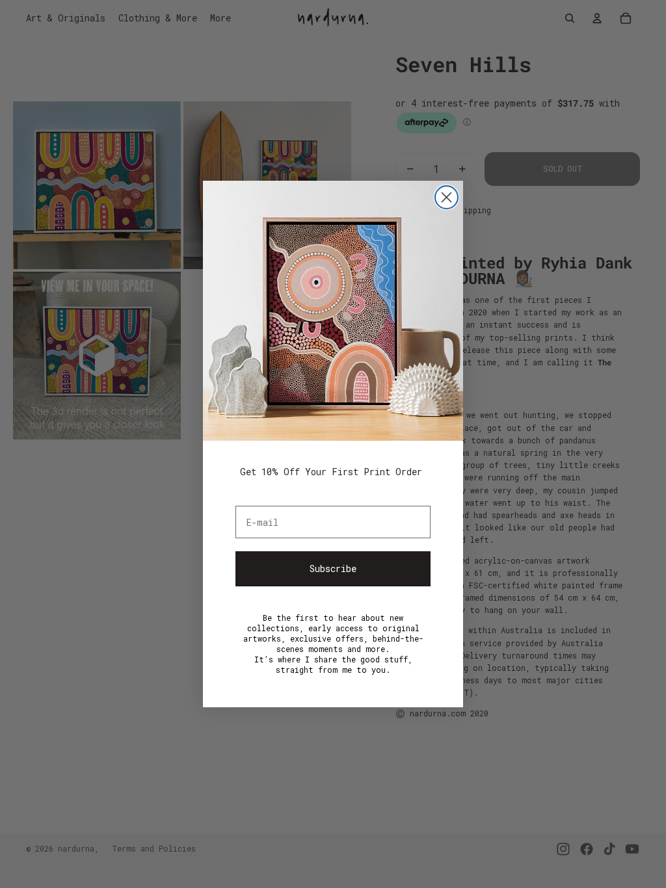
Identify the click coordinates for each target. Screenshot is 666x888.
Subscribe (333, 568)
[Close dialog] (446, 197)
